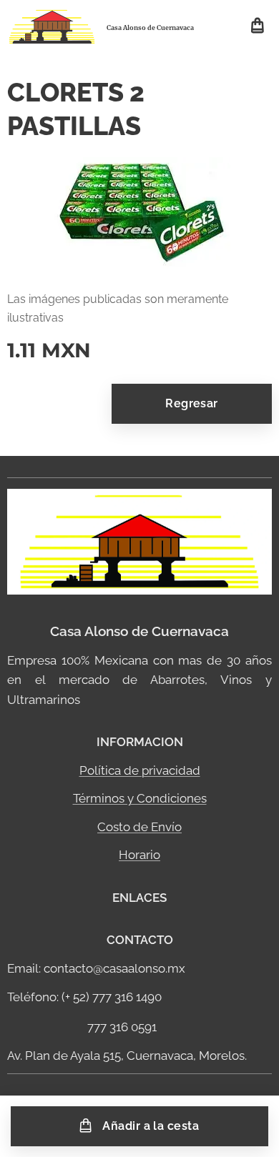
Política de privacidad (139, 770)
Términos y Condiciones (140, 798)
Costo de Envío (139, 827)
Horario (139, 855)
